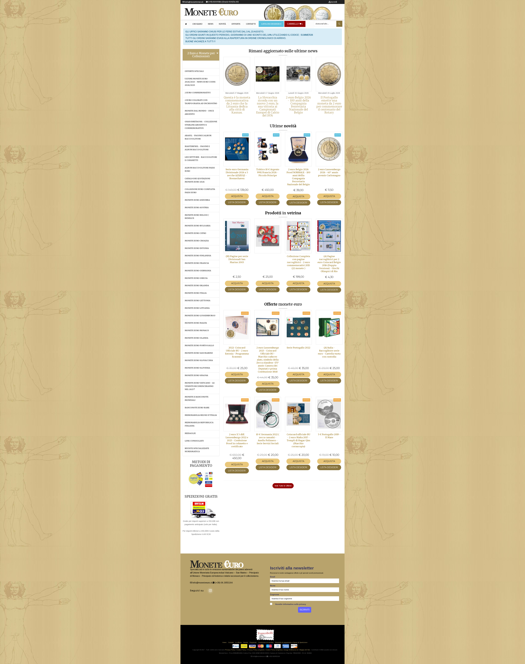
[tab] (201, 55)
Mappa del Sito (305, 650)
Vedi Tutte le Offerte (283, 486)
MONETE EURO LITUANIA (197, 308)
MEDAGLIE (190, 433)
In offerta (238, 642)
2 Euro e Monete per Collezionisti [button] (201, 54)
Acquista (237, 196)
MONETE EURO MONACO (197, 330)
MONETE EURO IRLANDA (197, 285)
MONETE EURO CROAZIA (197, 240)
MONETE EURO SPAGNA (196, 375)
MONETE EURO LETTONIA (197, 300)
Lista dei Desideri (271, 24)
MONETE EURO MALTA (196, 323)
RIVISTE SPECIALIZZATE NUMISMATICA (197, 450)
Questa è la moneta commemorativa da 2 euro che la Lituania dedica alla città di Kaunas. (237, 105)
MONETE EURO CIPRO (195, 233)
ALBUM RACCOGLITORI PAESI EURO (200, 169)
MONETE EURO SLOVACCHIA (199, 360)
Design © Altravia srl (291, 650)
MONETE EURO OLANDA (196, 338)
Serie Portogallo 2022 (298, 347)
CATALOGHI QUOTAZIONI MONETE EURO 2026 (197, 180)
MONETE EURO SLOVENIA (197, 368)
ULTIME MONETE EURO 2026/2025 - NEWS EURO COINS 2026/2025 (200, 81)
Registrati (253, 642)
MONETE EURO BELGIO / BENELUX (197, 217)
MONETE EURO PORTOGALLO (199, 345)
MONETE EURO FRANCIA (197, 263)
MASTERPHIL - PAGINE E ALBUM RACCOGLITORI (197, 148)
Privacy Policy (230, 650)
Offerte (235, 24)
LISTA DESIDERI (237, 202)
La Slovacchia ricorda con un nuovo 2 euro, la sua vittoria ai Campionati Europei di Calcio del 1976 (267, 106)
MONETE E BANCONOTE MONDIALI (196, 398)
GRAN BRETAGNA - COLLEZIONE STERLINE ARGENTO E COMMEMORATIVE (201, 124)
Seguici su (197, 590)
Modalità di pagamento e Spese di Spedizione (291, 642)
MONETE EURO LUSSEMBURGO (200, 315)
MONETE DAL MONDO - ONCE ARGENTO (199, 112)
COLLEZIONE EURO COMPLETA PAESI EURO (200, 191)
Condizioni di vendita (265, 642)
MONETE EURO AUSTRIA (197, 207)
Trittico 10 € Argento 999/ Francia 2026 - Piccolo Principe (267, 172)
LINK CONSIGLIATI (194, 441)
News (210, 24)
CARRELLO (295, 24)
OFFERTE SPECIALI (194, 71)
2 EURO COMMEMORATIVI (198, 92)
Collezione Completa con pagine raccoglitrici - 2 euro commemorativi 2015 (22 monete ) (298, 262)
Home (224, 642)
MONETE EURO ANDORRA (197, 200)
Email (272, 577)
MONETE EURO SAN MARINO (199, 353)
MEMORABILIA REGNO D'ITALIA (201, 415)
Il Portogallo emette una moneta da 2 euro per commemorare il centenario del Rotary (329, 105)
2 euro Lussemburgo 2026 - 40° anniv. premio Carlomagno (329, 172)
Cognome (274, 594)
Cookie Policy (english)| (274, 650)
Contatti (251, 24)
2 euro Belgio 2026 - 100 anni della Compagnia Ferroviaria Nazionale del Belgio (298, 105)
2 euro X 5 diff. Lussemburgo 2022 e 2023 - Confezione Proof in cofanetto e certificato (237, 440)
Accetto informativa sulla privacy (290, 604)
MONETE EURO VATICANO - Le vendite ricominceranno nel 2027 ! (200, 386)
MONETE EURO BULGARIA (197, 225)
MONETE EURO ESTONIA (197, 248)
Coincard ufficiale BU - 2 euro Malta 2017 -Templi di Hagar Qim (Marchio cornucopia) (298, 440)
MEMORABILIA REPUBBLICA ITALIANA (199, 424)
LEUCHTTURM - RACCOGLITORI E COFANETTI (201, 159)
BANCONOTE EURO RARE (197, 407)
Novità (222, 24)
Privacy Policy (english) (255, 650)
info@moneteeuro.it (193, 2)
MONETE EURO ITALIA (196, 293)
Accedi (334, 2)
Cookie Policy (241, 650)
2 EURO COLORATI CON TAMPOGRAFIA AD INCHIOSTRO (201, 102)
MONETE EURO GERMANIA (198, 270)
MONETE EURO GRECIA (196, 278)
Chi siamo (197, 24)
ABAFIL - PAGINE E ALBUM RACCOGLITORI (198, 137)
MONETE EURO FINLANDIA (198, 255)
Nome (272, 586)
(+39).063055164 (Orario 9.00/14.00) (223, 2)
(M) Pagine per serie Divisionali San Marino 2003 (237, 259)
